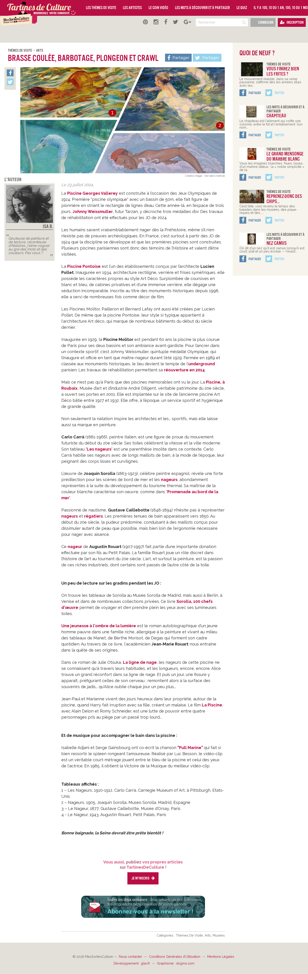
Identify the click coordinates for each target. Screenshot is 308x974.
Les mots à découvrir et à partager (202, 7)
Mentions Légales (220, 956)
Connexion (265, 22)
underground (201, 363)
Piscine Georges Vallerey (92, 193)
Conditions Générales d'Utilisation (175, 956)
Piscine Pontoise (84, 266)
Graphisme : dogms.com (175, 963)
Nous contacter (131, 956)
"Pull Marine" (190, 747)
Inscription (294, 22)
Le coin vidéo (158, 7)
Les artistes (132, 7)
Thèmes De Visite (20, 50)
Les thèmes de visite (101, 7)
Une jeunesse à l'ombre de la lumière (98, 625)
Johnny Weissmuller (93, 211)
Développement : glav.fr (132, 963)
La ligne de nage (140, 662)
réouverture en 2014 (184, 370)
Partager (210, 57)
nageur (75, 546)
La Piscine (212, 705)
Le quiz (242, 7)
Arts (39, 50)
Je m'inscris (140, 878)
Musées (219, 935)
